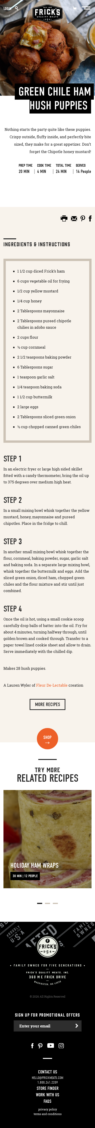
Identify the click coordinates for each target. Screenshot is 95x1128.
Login (7, 8)
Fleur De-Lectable (52, 685)
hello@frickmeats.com (47, 1078)
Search (16, 8)
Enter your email (34, 1026)
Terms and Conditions (48, 1114)
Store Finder (48, 1088)
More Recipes (47, 704)
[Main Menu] (86, 8)
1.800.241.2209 (47, 1082)
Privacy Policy (47, 1109)
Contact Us (47, 1072)
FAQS (47, 1101)
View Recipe (20, 190)
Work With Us (47, 1094)
